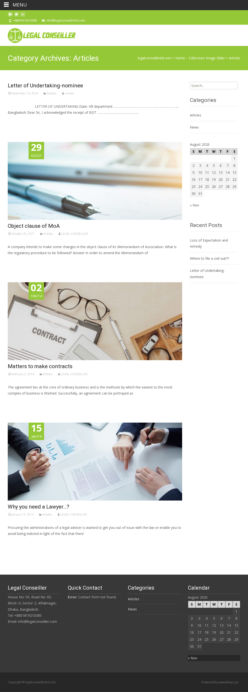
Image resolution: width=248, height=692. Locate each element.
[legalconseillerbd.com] (38, 34)
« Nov (194, 205)
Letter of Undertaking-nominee (45, 86)
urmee (69, 93)
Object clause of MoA (34, 226)
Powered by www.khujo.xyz (220, 682)
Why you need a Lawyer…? (38, 507)
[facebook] (10, 15)
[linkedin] (22, 15)
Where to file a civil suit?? (209, 258)
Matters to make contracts (40, 366)
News (194, 127)
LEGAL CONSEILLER (75, 234)
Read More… (18, 121)
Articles (51, 93)
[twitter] (16, 15)
